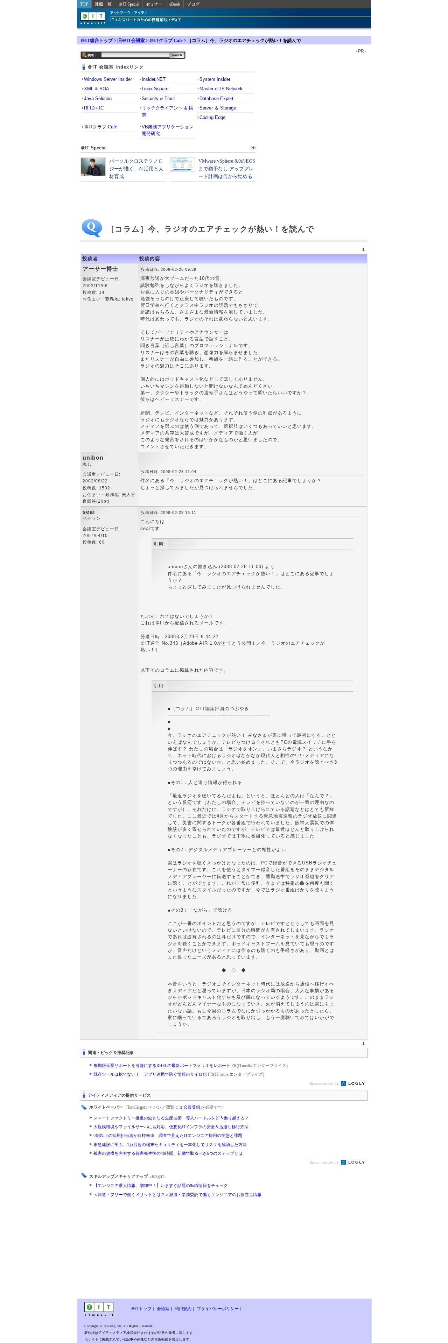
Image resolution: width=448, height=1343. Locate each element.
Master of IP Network (221, 88)
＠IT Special (128, 4)
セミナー (154, 4)
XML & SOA (96, 88)
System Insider (215, 79)
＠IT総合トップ (96, 40)
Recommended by (324, 1083)
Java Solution (98, 98)
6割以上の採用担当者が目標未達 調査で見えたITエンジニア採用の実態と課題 (167, 1135)
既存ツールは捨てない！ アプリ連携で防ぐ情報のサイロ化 (178, 1074)
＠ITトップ (141, 1308)
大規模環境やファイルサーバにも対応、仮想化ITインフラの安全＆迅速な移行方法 (170, 1126)
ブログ (193, 4)
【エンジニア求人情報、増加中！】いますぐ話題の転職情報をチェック (160, 1185)
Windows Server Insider (108, 79)
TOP (84, 4)
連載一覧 (103, 4)
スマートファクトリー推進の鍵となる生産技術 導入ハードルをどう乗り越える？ (171, 1118)
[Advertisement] (167, 1249)
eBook (174, 4)
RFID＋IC (94, 108)
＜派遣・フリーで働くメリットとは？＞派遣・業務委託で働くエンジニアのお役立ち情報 (177, 1194)
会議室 (163, 1308)
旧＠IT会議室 (131, 40)
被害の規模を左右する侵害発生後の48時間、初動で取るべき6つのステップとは (168, 1153)
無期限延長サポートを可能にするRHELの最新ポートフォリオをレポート (190, 1065)
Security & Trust (158, 98)
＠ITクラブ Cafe (166, 40)
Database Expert (216, 98)
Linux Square (155, 88)
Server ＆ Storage (218, 108)
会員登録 (191, 1107)
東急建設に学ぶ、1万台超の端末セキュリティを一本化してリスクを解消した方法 (170, 1144)
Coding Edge (212, 117)
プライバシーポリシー (218, 1308)
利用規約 (183, 1308)
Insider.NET (154, 79)
